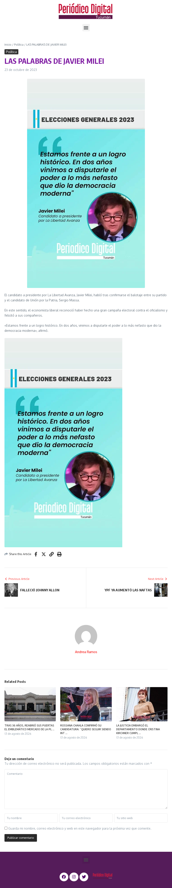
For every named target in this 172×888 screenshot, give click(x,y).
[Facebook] (64, 877)
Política (19, 44)
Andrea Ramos (86, 652)
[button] (86, 27)
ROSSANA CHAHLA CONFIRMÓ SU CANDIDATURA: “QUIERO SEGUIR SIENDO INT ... (85, 729)
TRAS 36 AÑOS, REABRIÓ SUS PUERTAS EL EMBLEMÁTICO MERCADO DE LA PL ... (29, 727)
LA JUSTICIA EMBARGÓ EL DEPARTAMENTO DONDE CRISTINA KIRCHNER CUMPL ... (138, 729)
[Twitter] (84, 877)
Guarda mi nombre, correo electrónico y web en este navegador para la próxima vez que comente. (79, 828)
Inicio (7, 44)
